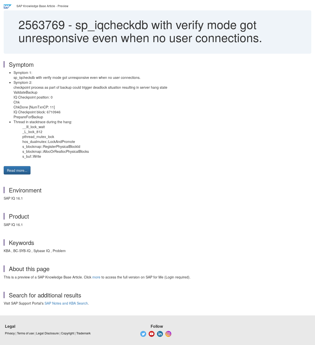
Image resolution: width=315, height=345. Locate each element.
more (96, 277)
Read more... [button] (17, 170)
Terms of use (25, 333)
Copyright (67, 333)
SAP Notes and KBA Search (66, 303)
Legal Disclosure (47, 333)
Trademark (83, 333)
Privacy (10, 333)
